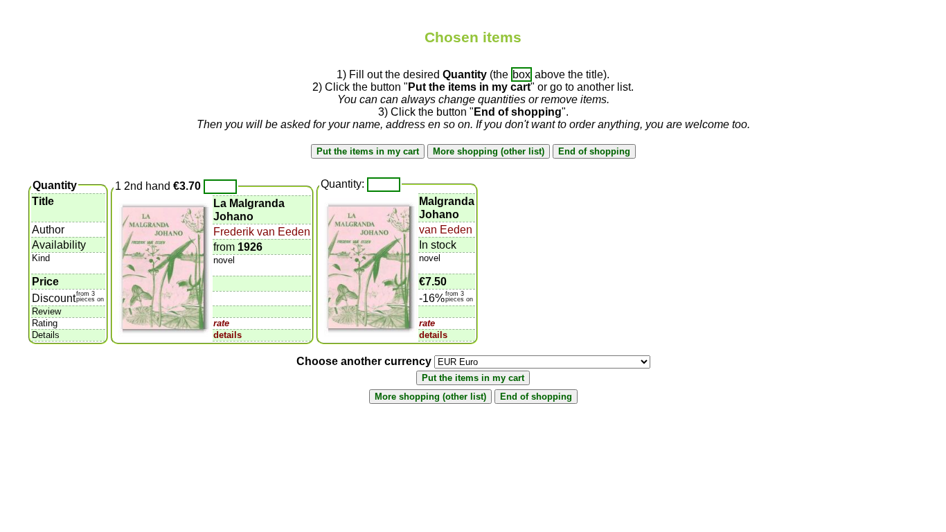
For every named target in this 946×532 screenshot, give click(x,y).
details (227, 335)
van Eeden (445, 230)
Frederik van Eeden (261, 232)
